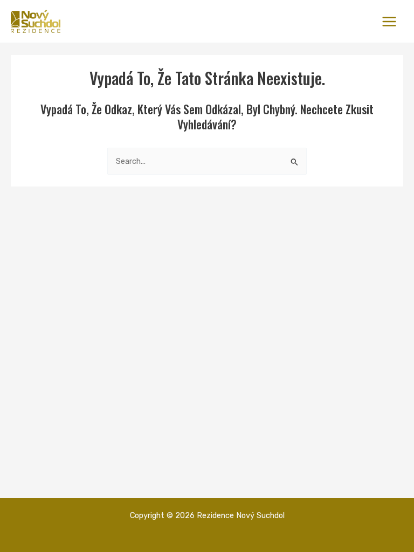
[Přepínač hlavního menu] (389, 22)
